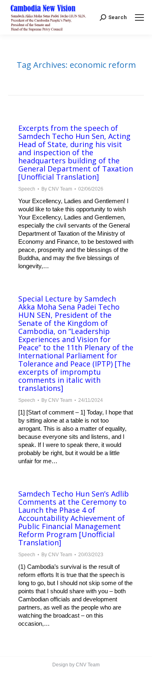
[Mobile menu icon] (139, 17)
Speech (26, 189)
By (56, 189)
